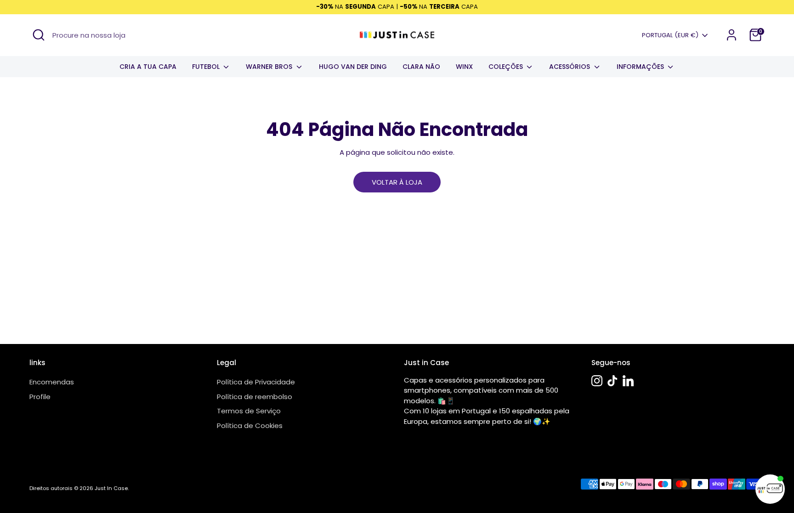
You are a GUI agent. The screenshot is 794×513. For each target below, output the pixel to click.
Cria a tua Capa (147, 66)
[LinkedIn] (628, 380)
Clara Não (421, 66)
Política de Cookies (250, 425)
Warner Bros (270, 66)
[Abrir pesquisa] (38, 35)
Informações (641, 66)
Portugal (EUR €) (670, 35)
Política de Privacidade (256, 382)
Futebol (206, 66)
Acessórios (570, 66)
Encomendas (51, 382)
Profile (40, 396)
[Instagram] (596, 380)
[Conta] (731, 35)
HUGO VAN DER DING (353, 66)
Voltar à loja (397, 182)
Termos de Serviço (249, 411)
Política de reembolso (254, 396)
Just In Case (111, 488)
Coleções (506, 66)
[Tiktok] (612, 380)
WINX (464, 66)
